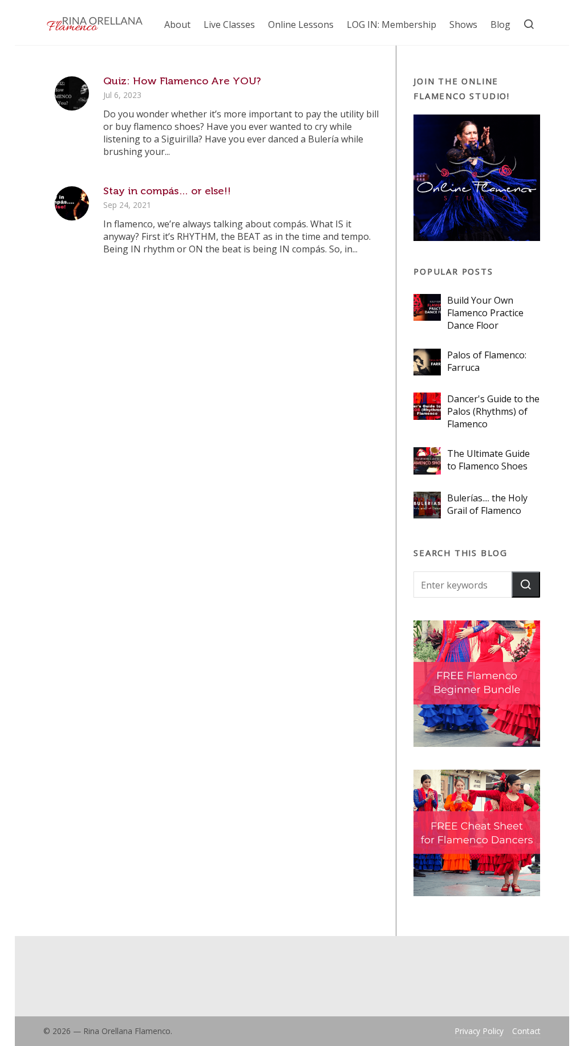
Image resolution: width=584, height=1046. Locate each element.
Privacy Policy (479, 1030)
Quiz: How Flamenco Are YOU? (182, 81)
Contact (526, 1030)
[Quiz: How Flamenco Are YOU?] (72, 93)
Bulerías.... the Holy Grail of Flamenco (487, 504)
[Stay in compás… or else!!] (72, 203)
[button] (526, 584)
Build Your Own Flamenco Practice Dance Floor (485, 313)
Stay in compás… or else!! (167, 191)
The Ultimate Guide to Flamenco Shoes (488, 459)
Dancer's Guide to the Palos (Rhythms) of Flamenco (493, 411)
